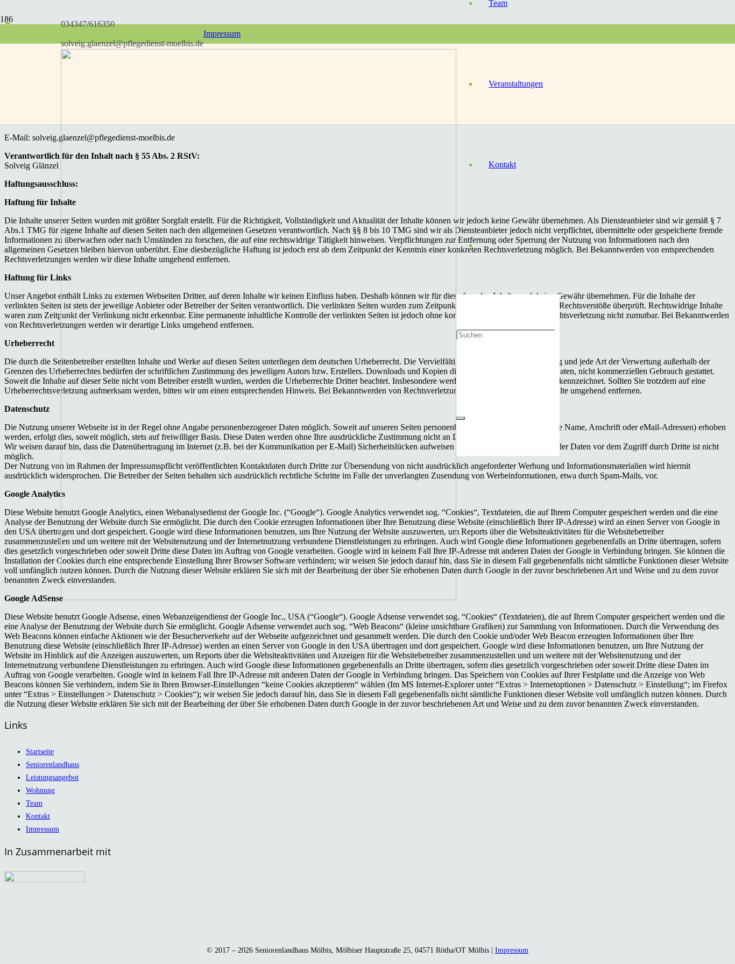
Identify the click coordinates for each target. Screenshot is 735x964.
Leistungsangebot (52, 777)
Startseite (40, 751)
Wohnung (40, 790)
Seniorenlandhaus (52, 764)
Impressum (42, 829)
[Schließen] (460, 418)
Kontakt (38, 816)
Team (34, 803)
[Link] (258, 597)
